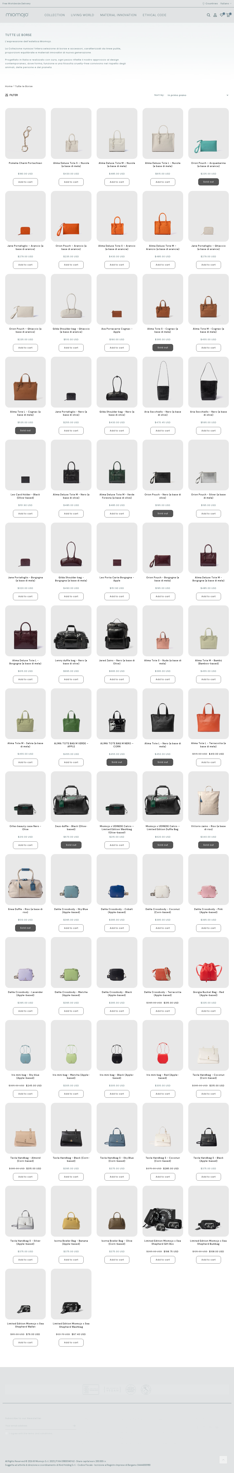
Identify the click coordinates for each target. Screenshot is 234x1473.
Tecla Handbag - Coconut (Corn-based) (209, 1076)
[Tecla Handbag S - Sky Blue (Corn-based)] (117, 1128)
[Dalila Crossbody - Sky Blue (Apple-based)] (71, 879)
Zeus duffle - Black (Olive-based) (71, 828)
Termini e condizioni (132, 1440)
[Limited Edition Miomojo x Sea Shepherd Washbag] (71, 1294)
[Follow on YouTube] (216, 1424)
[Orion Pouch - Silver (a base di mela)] (208, 465)
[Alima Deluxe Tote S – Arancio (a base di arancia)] (117, 216)
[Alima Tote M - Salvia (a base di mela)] (25, 713)
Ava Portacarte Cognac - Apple (117, 330)
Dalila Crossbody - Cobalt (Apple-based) (117, 911)
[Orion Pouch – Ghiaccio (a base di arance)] (25, 299)
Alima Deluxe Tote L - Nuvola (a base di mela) (163, 165)
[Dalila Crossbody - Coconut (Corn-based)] (163, 879)
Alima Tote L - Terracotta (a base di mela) (208, 745)
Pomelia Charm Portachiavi (25, 163)
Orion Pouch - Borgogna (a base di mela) (162, 579)
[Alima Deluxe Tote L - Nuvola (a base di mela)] (163, 133)
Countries (212, 3)
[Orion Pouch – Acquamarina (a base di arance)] (208, 133)
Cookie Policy (166, 1434)
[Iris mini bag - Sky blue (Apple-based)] (25, 1045)
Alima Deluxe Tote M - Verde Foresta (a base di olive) (117, 496)
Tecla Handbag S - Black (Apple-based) (208, 1159)
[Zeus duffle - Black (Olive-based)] (71, 796)
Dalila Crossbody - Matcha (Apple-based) (71, 994)
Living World (82, 15)
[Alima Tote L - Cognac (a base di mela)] (25, 382)
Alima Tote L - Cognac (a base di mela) (25, 413)
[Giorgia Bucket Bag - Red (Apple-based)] (208, 962)
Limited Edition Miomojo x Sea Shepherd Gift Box (162, 1242)
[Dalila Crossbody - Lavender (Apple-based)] (25, 962)
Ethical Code (155, 15)
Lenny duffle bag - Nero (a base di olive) (71, 662)
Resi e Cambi (128, 1429)
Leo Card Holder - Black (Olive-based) (25, 496)
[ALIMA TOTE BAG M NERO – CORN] (117, 713)
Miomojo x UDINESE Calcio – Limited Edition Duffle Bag (163, 828)
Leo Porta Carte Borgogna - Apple (117, 579)
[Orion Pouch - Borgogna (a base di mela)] (163, 548)
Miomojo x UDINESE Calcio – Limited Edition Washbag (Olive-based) (117, 829)
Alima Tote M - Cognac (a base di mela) (208, 330)
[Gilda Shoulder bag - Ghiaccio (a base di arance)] (71, 299)
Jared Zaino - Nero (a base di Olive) (117, 662)
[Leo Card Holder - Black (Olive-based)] (25, 465)
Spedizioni (126, 1423)
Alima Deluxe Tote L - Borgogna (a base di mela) (25, 662)
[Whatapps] (197, 1430)
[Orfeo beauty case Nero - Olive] (25, 796)
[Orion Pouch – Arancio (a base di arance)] (71, 216)
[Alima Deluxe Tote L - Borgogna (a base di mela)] (25, 630)
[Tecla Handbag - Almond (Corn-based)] (25, 1128)
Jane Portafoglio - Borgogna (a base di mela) (25, 579)
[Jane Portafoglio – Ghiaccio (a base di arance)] (208, 216)
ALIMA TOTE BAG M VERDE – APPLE (71, 745)
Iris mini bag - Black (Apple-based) (117, 1076)
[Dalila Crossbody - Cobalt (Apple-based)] (117, 879)
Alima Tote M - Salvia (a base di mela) (25, 745)
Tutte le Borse (24, 86)
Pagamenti (126, 1434)
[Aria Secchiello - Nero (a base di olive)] (163, 382)
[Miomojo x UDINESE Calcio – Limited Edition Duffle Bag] (163, 796)
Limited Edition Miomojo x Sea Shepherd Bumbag (208, 1242)
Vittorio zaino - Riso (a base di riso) (208, 828)
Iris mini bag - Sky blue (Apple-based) (25, 1076)
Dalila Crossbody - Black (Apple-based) (117, 994)
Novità (85, 1423)
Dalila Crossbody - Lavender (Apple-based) (25, 994)
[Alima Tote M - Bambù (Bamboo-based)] (208, 630)
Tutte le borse (90, 1429)
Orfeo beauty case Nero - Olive (25, 828)
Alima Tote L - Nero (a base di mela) (163, 745)
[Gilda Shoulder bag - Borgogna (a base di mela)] (71, 548)
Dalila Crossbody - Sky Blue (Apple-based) (71, 911)
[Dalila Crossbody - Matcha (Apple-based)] (71, 962)
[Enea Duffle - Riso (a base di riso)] (25, 879)
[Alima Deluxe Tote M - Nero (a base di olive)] (71, 465)
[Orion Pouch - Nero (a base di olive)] (163, 465)
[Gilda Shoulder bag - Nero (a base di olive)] (117, 382)
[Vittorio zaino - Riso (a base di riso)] (208, 796)
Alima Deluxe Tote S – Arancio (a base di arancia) (117, 247)
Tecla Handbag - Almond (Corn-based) (25, 1159)
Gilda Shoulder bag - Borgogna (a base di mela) (71, 579)
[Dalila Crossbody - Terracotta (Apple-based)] (163, 962)
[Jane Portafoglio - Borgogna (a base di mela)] (25, 548)
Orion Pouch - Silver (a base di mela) (208, 496)
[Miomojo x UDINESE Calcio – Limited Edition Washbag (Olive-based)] (117, 796)
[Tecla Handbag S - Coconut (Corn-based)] (163, 1128)
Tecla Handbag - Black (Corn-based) (71, 1159)
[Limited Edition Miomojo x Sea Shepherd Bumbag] (208, 1211)
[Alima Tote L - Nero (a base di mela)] (163, 713)
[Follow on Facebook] (197, 1424)
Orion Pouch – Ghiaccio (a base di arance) (25, 330)
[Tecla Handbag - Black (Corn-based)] (71, 1128)
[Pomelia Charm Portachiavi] (25, 133)
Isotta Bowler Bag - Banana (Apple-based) (71, 1242)
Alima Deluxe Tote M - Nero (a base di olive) (71, 496)
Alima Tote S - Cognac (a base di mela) (162, 330)
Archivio (86, 1440)
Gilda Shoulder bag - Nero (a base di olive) (117, 413)
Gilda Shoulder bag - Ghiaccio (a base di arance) (71, 330)
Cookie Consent (168, 1440)
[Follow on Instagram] (203, 1424)
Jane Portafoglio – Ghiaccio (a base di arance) (208, 247)
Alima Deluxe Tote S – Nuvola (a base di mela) (71, 165)
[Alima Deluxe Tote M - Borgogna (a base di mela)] (208, 548)
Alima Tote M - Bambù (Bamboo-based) (208, 662)
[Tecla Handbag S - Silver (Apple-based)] (25, 1211)
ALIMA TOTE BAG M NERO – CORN (117, 745)
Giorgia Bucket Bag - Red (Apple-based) (208, 994)
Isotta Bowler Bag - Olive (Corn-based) (117, 1242)
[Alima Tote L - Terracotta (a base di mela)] (208, 713)
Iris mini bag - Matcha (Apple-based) (71, 1076)
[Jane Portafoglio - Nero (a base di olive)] (71, 382)
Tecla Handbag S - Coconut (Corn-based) (163, 1159)
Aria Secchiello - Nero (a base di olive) (162, 413)
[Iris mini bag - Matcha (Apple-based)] (71, 1045)
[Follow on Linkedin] (210, 1424)
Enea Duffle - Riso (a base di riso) (25, 911)
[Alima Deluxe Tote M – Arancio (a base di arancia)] (163, 216)
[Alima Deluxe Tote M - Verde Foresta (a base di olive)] (117, 465)
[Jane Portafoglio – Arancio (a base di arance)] (25, 216)
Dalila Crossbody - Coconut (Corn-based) (163, 911)
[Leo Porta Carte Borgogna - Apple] (117, 548)
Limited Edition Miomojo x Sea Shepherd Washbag (71, 1325)
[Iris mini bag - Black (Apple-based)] (117, 1045)
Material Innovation (118, 15)
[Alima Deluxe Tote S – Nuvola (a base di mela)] (71, 133)
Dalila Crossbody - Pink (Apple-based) (208, 911)
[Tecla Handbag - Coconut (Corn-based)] (208, 1045)
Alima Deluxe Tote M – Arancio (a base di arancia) (163, 247)
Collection (55, 15)
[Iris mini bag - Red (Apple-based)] (163, 1045)
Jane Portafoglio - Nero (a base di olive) (71, 413)
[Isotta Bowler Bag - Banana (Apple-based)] (71, 1211)
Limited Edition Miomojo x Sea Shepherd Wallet (25, 1325)
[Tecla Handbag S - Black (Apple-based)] (208, 1128)
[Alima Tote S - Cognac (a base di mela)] (163, 299)
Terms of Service (168, 1423)
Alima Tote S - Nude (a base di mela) (162, 662)
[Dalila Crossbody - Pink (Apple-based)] (208, 879)
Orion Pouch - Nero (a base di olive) (163, 496)
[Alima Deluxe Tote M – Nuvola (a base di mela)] (117, 133)
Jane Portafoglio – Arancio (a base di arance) (25, 247)
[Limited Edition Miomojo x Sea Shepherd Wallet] (25, 1294)
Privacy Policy (166, 1429)
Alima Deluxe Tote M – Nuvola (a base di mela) (117, 165)
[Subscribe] (72, 1423)
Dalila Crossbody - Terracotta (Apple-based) (162, 994)
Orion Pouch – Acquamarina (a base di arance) (208, 165)
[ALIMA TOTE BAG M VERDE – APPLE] (71, 713)
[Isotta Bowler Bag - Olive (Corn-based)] (117, 1211)
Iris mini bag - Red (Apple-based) (163, 1076)
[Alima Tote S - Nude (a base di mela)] (163, 630)
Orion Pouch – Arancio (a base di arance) (71, 247)
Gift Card (87, 1445)
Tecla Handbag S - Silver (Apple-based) (25, 1242)
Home (9, 86)
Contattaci (126, 1445)
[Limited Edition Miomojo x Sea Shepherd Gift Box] (163, 1211)
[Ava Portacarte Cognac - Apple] (117, 299)
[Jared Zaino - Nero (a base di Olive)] (117, 630)
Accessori (87, 1434)
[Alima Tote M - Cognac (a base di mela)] (208, 299)
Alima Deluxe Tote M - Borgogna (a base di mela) (209, 579)
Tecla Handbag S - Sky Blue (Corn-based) (117, 1159)
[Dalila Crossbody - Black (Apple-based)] (117, 962)
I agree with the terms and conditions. (31, 1430)
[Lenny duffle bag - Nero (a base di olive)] (71, 630)
